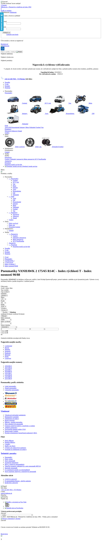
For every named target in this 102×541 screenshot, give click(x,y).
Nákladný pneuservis (17, 159)
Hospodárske (70, 113)
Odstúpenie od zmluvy (12, 418)
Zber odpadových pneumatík (14, 424)
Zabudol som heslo (12, 34)
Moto (90, 103)
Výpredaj (4, 5)
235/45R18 (8, 375)
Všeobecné (5, 411)
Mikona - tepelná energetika (13, 422)
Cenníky (7, 444)
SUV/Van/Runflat (40, 159)
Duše (6, 125)
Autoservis (8, 161)
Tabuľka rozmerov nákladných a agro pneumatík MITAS (23, 466)
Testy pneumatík (10, 461)
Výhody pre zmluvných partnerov (15, 448)
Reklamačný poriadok (12, 417)
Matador (7, 349)
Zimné (20, 131)
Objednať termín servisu (29, 166)
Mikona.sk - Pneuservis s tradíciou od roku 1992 (16, 7)
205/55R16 (8, 368)
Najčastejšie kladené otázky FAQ (15, 429)
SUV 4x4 (47, 103)
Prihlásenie (13, 12)
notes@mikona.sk (6, 493)
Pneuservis (8, 157)
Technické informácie (11, 462)
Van (69, 103)
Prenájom (8, 163)
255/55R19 (8, 378)
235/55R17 (8, 373)
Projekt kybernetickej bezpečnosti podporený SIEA (21, 433)
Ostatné (7, 152)
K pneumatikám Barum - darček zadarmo (18, 481)
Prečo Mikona (9, 440)
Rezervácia (4, 534)
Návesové (8, 131)
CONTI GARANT (11, 479)
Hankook (8, 353)
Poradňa (7, 82)
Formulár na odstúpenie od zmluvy (16, 449)
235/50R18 (8, 377)
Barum (7, 347)
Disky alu (38, 147)
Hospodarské (15, 127)
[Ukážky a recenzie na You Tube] (15, 502)
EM (93, 113)
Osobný (7, 159)
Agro (47, 113)
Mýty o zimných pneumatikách (14, 464)
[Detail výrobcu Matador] (11, 399)
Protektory (8, 129)
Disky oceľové (20, 147)
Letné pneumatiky (10, 386)
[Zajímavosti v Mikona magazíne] (7, 506)
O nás (6, 84)
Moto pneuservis (29, 159)
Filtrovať (4, 316)
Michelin (7, 355)
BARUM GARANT (11, 483)
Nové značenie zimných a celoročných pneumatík (20, 471)
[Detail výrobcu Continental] (11, 397)
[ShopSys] (10, 518)
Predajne (7, 88)
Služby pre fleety (10, 446)
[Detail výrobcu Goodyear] (11, 404)
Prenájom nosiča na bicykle (13, 164)
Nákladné (25, 124)
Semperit (7, 351)
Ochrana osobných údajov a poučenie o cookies (20, 426)
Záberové (14, 131)
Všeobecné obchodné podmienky (15, 415)
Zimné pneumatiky (11, 388)
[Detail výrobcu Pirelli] (10, 407)
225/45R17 (8, 369)
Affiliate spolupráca (11, 427)
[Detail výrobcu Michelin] (11, 401)
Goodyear (8, 358)
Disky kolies (9, 459)
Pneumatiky (8, 93)
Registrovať (4, 44)
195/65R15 (8, 366)
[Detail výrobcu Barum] (11, 393)
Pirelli (6, 356)
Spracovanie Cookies (11, 431)
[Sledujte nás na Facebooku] (14, 508)
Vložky (7, 133)
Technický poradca (8, 453)
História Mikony (10, 442)
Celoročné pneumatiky (12, 390)
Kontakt (7, 86)
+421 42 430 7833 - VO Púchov (15, 79)
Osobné (24, 103)
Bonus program (10, 420)
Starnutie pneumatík (11, 468)
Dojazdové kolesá (57, 147)
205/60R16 (8, 371)
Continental (8, 346)
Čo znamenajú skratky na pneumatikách (17, 470)
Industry (25, 113)
